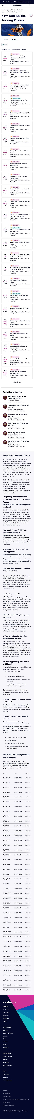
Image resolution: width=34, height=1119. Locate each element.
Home (3, 10)
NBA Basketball (17, 10)
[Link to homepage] (17, 5)
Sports (9, 10)
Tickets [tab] (5, 39)
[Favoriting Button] (31, 15)
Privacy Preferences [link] (8, 1105)
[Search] (30, 5)
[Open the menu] (2, 5)
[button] (4, 44)
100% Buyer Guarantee (19, 2)
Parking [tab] (14, 39)
